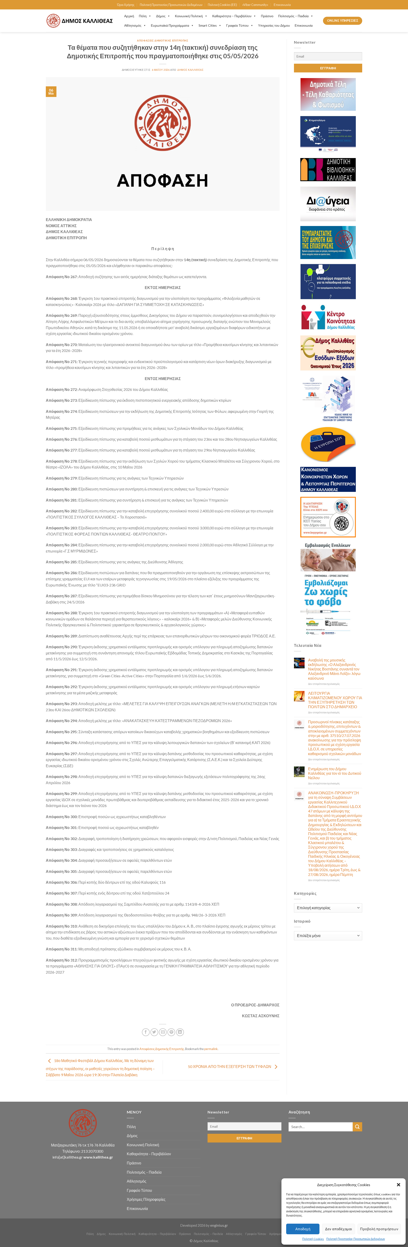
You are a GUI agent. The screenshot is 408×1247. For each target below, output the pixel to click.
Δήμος (161, 16)
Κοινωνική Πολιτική (189, 16)
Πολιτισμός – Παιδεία (293, 16)
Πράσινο (267, 16)
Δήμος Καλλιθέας (190, 69)
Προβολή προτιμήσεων (379, 1229)
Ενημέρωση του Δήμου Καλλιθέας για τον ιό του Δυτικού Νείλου (334, 773)
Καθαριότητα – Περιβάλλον (231, 16)
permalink (211, 1049)
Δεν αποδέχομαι (338, 1229)
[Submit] (357, 1126)
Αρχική (129, 16)
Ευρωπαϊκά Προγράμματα (170, 25)
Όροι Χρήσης (125, 5)
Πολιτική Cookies (313, 1239)
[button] (398, 1184)
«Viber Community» (255, 5)
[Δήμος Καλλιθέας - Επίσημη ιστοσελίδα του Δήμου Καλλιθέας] (80, 21)
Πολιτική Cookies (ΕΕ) (222, 5)
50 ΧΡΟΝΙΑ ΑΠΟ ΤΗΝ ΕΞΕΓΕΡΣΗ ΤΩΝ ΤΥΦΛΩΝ (230, 1066)
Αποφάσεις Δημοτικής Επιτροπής (162, 40)
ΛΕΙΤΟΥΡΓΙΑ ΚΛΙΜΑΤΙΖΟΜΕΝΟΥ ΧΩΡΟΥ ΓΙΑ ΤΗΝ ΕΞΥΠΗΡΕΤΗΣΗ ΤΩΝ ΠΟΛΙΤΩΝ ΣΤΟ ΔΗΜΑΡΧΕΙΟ (335, 700)
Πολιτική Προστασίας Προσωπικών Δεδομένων (355, 1239)
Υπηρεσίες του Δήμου (274, 25)
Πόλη (143, 16)
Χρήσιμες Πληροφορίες (146, 1199)
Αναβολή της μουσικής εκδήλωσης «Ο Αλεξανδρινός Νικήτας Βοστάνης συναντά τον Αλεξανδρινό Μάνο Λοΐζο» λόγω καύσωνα (334, 669)
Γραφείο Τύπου (237, 25)
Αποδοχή (302, 1229)
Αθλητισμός (132, 25)
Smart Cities (208, 25)
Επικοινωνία (282, 5)
